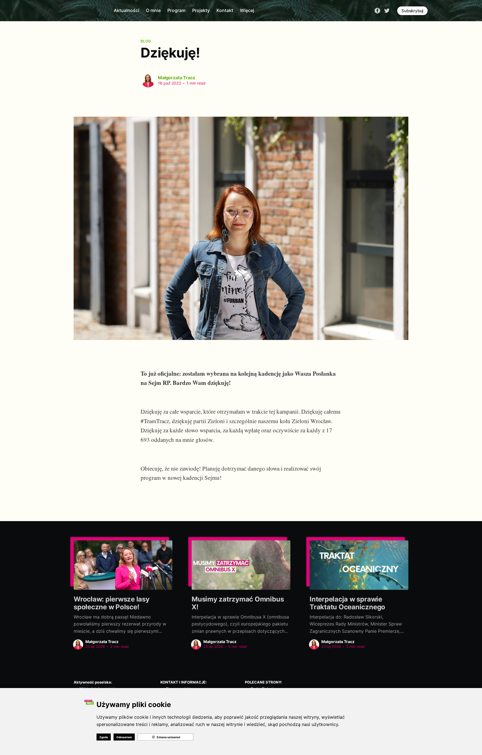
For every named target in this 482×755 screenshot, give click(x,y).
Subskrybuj (412, 10)
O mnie (153, 10)
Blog (146, 41)
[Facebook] (377, 10)
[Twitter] (387, 10)
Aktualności (126, 10)
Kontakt (224, 10)
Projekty (201, 10)
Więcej (247, 10)
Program (176, 10)
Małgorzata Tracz (176, 77)
